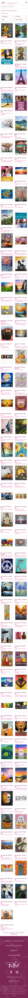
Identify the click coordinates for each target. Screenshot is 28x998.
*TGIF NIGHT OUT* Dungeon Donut (5, 347)
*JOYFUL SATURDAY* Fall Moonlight (21, 533)
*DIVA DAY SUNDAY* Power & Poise (20, 742)
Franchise (14, 955)
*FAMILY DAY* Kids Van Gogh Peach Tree (6, 277)
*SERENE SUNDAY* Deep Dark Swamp (7, 603)
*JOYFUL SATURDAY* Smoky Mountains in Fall (6, 858)
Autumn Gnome (4, 532)
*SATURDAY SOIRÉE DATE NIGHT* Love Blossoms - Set (7, 719)
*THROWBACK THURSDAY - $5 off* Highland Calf (7, 161)
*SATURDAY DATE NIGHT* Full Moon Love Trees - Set (7, 91)
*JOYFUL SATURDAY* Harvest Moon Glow (6, 394)
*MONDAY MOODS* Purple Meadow (21, 603)
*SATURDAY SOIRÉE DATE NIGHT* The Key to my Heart (21, 254)
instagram (17, 972)
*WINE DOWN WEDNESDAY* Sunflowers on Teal (21, 464)
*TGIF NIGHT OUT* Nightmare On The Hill (20, 486)
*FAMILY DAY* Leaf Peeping (5, 672)
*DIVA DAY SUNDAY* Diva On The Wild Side (21, 579)
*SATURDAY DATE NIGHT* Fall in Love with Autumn (7, 882)
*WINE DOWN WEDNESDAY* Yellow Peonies (6, 324)
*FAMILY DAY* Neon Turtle (7, 207)
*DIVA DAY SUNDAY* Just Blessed (7, 440)
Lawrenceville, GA (5, 6)
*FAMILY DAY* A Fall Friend (7, 834)
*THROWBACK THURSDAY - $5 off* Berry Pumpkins (7, 486)
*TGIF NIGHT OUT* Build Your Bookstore (20, 161)
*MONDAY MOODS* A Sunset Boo (20, 765)
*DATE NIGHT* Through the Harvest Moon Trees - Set (21, 347)
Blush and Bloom (19, 207)
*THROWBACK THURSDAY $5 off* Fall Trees (21, 626)
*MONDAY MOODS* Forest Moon (21, 905)
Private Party (14, 946)
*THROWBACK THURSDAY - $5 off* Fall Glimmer (21, 324)
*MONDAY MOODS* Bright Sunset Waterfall (21, 301)
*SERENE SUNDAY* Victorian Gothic (5, 905)
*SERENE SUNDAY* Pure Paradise (6, 114)
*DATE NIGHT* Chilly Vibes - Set (7, 510)
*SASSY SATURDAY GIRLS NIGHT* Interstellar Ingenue (7, 254)
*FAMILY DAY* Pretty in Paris (20, 91)
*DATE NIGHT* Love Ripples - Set (21, 184)
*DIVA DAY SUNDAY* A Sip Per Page (21, 277)
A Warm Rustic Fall (19, 369)
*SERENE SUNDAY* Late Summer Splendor (20, 440)
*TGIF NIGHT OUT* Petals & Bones (7, 812)
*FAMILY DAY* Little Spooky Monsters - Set (20, 510)
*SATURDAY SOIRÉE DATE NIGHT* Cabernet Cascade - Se (7, 417)
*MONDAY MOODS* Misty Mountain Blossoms (7, 137)
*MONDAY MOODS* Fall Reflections (6, 463)
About (14, 951)
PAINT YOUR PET (5, 741)
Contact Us (14, 981)
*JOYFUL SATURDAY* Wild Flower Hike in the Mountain (7, 231)
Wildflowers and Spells (6, 43)
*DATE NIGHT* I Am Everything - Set (19, 812)
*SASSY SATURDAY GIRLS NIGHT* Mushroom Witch (21, 858)
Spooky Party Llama (19, 881)
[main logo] (3, 2)
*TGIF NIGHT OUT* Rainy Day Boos (6, 649)
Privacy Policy (14, 977)
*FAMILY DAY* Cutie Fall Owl (20, 417)
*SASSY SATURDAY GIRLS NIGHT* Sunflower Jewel (21, 696)
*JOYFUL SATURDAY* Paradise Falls (20, 44)
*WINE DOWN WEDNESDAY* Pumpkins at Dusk (7, 789)
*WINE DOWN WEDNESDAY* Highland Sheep (20, 138)
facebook (11, 972)
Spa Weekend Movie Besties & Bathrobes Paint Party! (21, 394)
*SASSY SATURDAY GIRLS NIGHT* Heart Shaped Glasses (7, 557)
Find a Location (14, 941)
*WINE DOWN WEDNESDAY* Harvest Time (6, 626)
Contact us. (14, 934)
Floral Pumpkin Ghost (20, 834)
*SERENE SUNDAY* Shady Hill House (7, 765)
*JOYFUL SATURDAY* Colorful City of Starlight (6, 696)
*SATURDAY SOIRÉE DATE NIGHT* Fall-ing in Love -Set (21, 557)
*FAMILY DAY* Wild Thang (7, 579)
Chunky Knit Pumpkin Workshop (20, 672)
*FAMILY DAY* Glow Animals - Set (5, 370)
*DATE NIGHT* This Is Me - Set (21, 649)
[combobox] (7, 16)
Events (16, 2)
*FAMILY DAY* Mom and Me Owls (21, 719)
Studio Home (10, 2)
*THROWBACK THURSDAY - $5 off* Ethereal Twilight (21, 789)
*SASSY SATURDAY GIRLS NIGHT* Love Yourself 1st (21, 67)
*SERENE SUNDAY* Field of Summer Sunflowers (7, 301)
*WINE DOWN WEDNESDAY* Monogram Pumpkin (7, 928)
